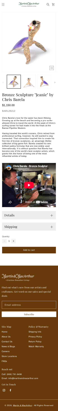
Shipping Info (35, 331)
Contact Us (7, 341)
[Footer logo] (29, 277)
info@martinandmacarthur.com (23, 378)
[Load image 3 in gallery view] (44, 82)
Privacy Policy (35, 336)
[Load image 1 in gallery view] (14, 82)
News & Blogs (8, 346)
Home (4, 331)
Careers (5, 351)
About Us (6, 336)
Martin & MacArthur (22, 405)
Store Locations (9, 356)
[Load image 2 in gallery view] (29, 82)
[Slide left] (3, 82)
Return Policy (35, 341)
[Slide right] (55, 82)
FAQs (4, 361)
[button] (3, 4)
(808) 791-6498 (14, 374)
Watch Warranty (36, 346)
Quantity (5, 236)
